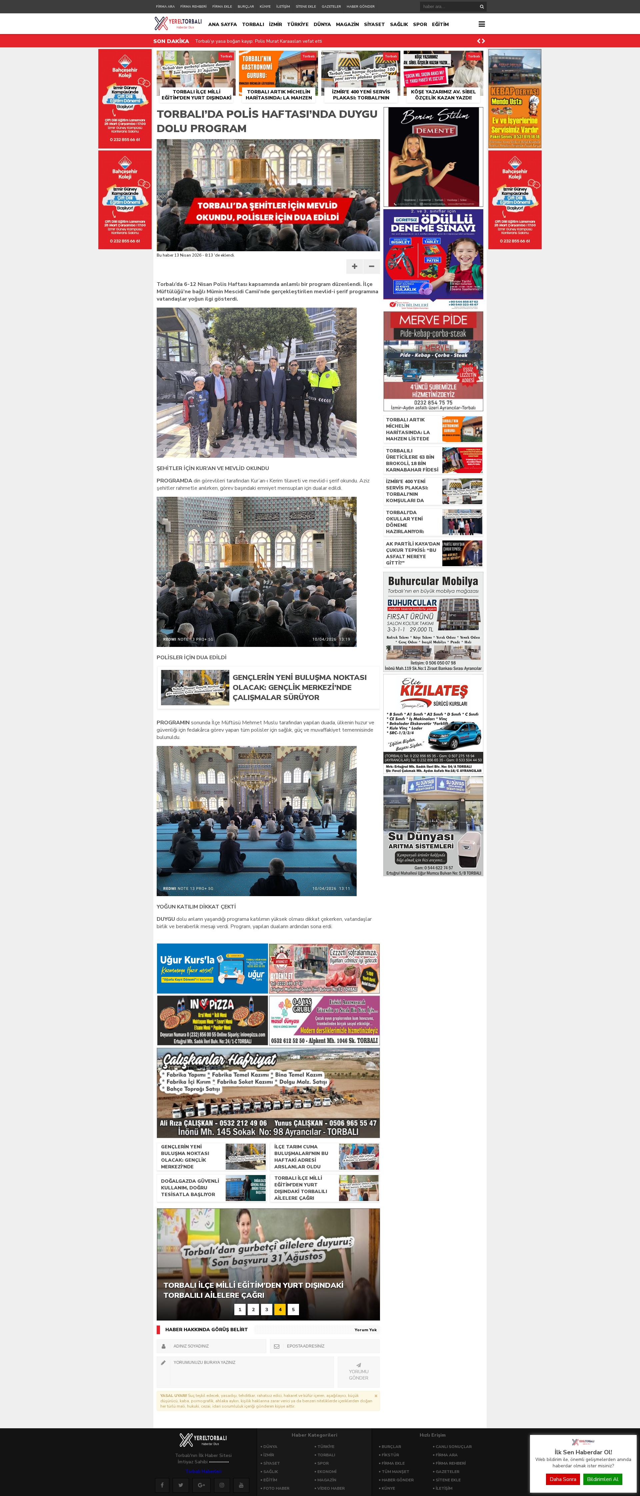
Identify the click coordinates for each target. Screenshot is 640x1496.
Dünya (270, 1446)
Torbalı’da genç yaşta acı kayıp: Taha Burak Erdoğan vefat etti (261, 41)
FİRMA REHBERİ (193, 6)
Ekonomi (326, 1471)
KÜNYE (265, 6)
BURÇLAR (246, 6)
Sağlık (270, 1471)
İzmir (268, 1455)
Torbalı (326, 1455)
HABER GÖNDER (361, 6)
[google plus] (201, 1485)
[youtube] (241, 1485)
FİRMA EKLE (222, 6)
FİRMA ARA (165, 6)
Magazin (326, 1480)
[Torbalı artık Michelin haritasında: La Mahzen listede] (278, 58)
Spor (323, 1463)
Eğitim (270, 1480)
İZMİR (275, 24)
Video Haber (331, 1488)
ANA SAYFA (222, 24)
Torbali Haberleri (203, 1471)
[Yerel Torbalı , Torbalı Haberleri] (583, 1444)
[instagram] (222, 1485)
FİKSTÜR (390, 1455)
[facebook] (162, 1485)
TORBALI (253, 24)
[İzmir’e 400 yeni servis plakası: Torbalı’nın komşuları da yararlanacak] (360, 58)
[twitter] (181, 1485)
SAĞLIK (399, 24)
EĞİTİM (440, 24)
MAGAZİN (347, 24)
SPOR (420, 24)
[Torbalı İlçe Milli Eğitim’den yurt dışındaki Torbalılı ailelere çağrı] (196, 58)
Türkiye (325, 1446)
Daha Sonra (563, 1479)
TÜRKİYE (298, 24)
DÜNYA (322, 24)
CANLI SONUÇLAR (454, 1446)
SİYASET (374, 24)
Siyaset (271, 1463)
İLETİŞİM (283, 6)
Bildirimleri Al (603, 1479)
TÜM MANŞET (395, 1471)
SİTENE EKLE (306, 6)
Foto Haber (276, 1488)
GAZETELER (331, 6)
